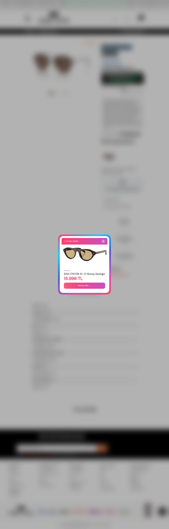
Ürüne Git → (84, 285)
